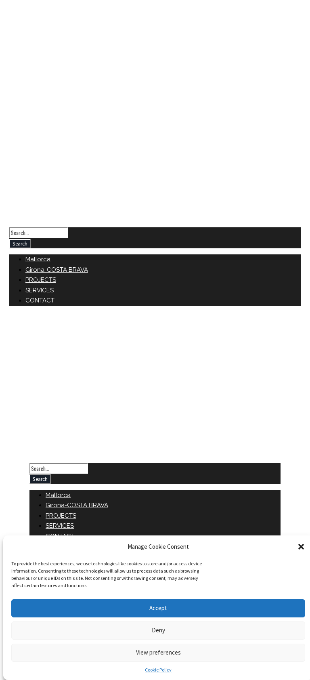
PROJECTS (40, 279)
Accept (158, 608)
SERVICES (39, 290)
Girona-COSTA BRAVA (56, 269)
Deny (158, 630)
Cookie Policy (158, 670)
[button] (301, 547)
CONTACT (39, 300)
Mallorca (37, 259)
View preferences (158, 652)
